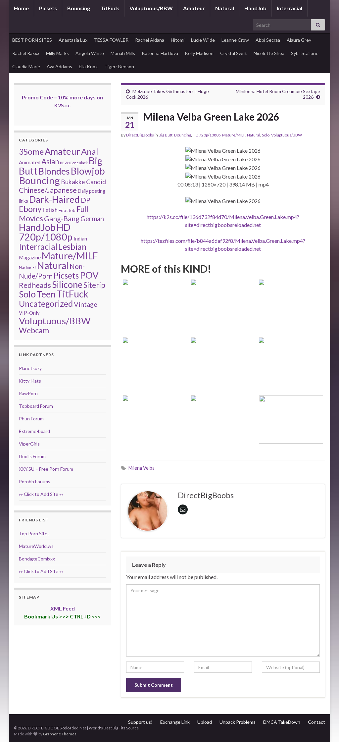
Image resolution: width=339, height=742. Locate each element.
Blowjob (88, 171)
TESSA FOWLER (111, 40)
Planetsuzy (30, 368)
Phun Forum (31, 418)
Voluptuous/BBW (151, 8)
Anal (89, 151)
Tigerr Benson (119, 66)
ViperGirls (29, 444)
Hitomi (177, 40)
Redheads (35, 285)
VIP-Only (29, 313)
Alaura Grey (299, 40)
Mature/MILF (233, 134)
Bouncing (78, 8)
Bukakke (73, 182)
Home (21, 8)
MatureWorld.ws (36, 546)
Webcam (34, 330)
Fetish (50, 209)
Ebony (30, 209)
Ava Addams (59, 66)
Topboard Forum (36, 406)
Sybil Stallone (304, 53)
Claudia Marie (26, 66)
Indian (80, 238)
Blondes (54, 171)
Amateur (194, 8)
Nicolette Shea (269, 53)
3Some (31, 151)
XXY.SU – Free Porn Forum (46, 469)
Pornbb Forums (34, 481)
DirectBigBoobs (140, 134)
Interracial (289, 8)
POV (89, 275)
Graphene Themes (59, 733)
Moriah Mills (123, 53)
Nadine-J (27, 267)
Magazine (30, 257)
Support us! (140, 722)
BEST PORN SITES (32, 40)
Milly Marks (57, 53)
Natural (224, 8)
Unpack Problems (237, 722)
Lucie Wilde (203, 40)
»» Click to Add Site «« (41, 494)
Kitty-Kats (30, 381)
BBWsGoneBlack (74, 163)
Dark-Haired (54, 199)
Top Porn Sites (34, 533)
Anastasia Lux (73, 40)
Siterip (94, 285)
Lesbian (72, 246)
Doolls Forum (32, 456)
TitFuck (109, 8)
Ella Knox (88, 66)
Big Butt (165, 134)
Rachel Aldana (149, 40)
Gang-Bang (61, 218)
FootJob (67, 210)
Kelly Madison (199, 53)
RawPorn (28, 393)
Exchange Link (175, 722)
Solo (265, 134)
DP (85, 200)
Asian (50, 161)
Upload (204, 722)
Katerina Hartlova (160, 53)
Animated (29, 162)
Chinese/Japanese (48, 190)
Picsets (48, 8)
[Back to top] (324, 727)
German (92, 219)
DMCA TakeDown (281, 722)
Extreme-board (34, 431)
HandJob (255, 8)
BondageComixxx (37, 558)
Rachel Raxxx (25, 53)
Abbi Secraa (268, 40)
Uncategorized (46, 303)
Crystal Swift (233, 53)
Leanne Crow (235, 40)
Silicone (67, 284)
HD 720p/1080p (206, 134)
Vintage (85, 304)
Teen (46, 294)
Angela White (89, 53)
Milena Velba (141, 468)
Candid (96, 182)
